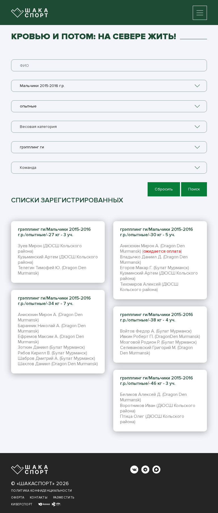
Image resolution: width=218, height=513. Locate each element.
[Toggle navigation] (200, 13)
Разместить (63, 497)
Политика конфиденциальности (41, 491)
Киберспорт (22, 504)
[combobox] (109, 86)
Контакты (38, 497)
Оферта (17, 497)
